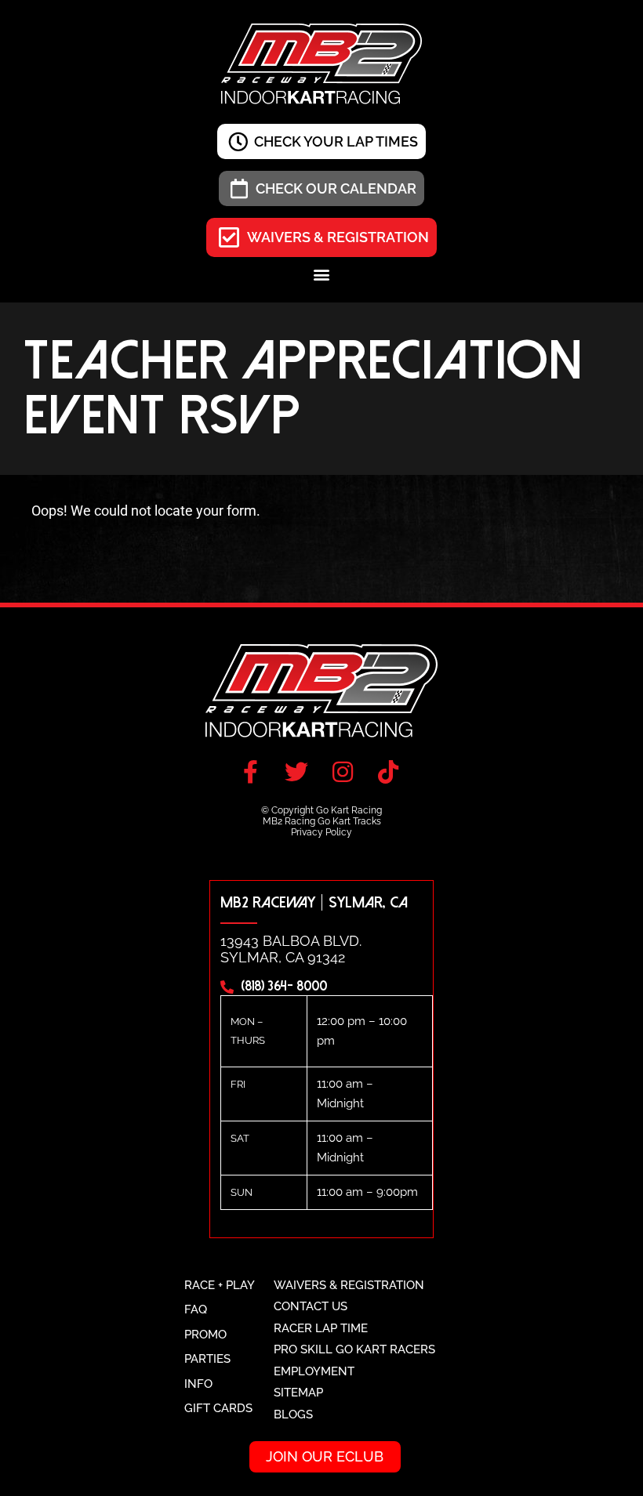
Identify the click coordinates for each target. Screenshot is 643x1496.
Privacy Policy (321, 832)
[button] (322, 274)
